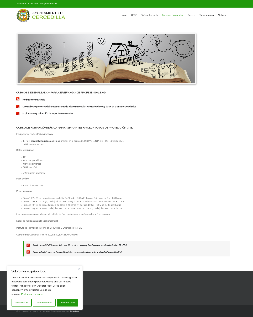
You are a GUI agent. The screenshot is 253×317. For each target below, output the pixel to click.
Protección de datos (32, 294)
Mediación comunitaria (33, 100)
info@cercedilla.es (48, 4)
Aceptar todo (67, 303)
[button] (231, 15)
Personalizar (21, 303)
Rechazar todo (44, 303)
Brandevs (74, 311)
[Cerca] (79, 269)
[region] (45, 288)
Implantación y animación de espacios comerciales (47, 113)
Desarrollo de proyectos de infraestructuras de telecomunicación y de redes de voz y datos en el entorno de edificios (79, 106)
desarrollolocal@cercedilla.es (45, 141)
